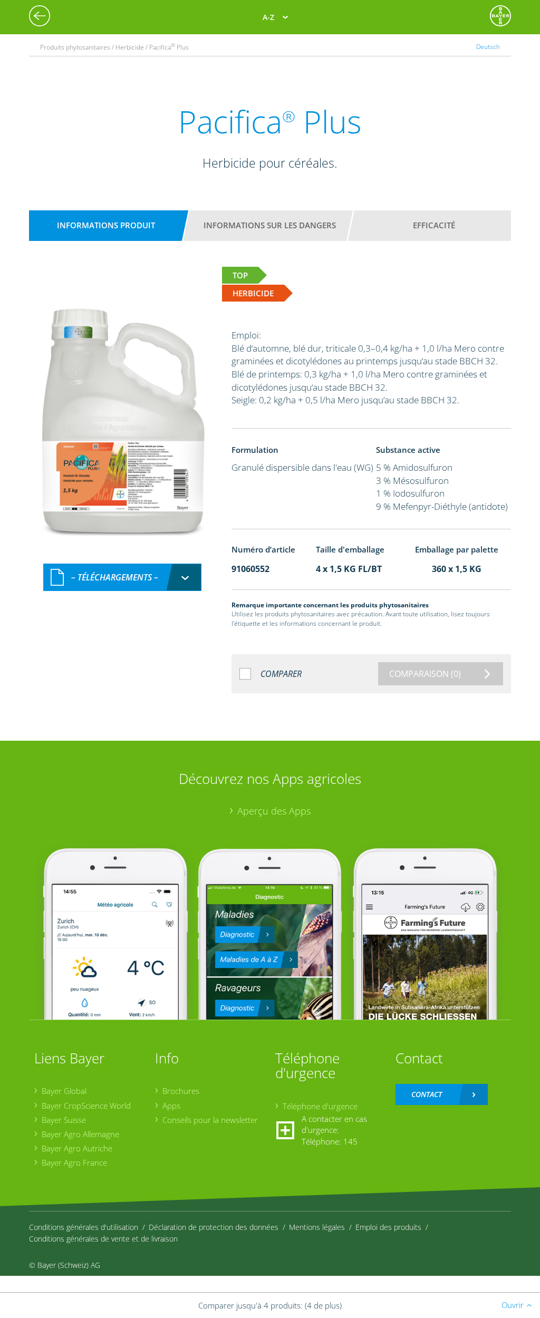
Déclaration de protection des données (213, 1227)
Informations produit (106, 225)
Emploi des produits (388, 1227)
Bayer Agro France (74, 1162)
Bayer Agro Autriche (77, 1148)
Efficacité (434, 225)
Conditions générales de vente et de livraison (103, 1239)
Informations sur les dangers (270, 225)
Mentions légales (317, 1227)
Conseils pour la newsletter (210, 1120)
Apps (171, 1105)
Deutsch (488, 46)
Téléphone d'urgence (320, 1106)
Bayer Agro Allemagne (80, 1134)
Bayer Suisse (64, 1120)
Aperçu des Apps (274, 811)
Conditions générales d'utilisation (83, 1227)
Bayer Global (64, 1091)
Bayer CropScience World (86, 1105)
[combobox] (122, 578)
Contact (426, 1094)
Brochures (180, 1091)
